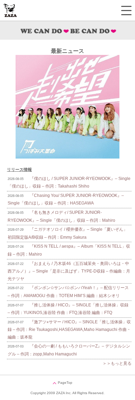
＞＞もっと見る (117, 363)
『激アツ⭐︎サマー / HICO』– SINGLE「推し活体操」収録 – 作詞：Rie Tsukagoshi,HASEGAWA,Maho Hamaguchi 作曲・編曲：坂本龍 (69, 330)
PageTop (65, 382)
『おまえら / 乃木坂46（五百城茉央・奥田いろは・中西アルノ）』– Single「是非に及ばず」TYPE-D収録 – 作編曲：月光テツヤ (69, 271)
